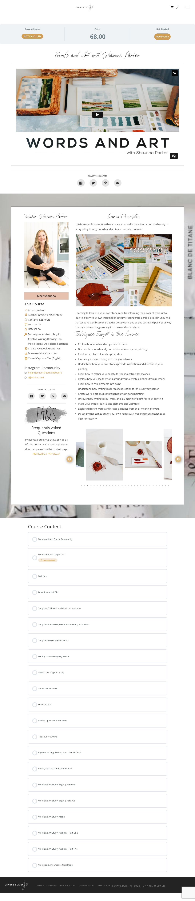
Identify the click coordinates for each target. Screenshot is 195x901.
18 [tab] (135, 487)
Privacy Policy (67, 885)
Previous (69, 459)
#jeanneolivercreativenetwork (45, 372)
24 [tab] (153, 487)
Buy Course (162, 36)
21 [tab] (144, 487)
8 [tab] (104, 487)
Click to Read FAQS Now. (46, 454)
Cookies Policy (86, 885)
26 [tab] (160, 487)
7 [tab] (101, 487)
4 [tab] (91, 487)
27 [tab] (163, 487)
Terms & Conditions (46, 885)
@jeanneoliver (36, 377)
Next (178, 459)
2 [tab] (85, 487)
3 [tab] (88, 487)
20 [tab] (141, 487)
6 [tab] (97, 487)
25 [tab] (156, 487)
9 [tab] (107, 487)
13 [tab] (119, 487)
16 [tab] (128, 487)
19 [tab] (138, 487)
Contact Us (104, 885)
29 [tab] (169, 487)
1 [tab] (82, 487)
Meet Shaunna (46, 296)
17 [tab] (132, 487)
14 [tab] (122, 487)
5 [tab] (94, 487)
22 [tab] (147, 487)
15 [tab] (125, 487)
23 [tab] (150, 487)
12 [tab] (116, 487)
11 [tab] (113, 487)
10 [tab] (110, 487)
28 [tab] (166, 487)
